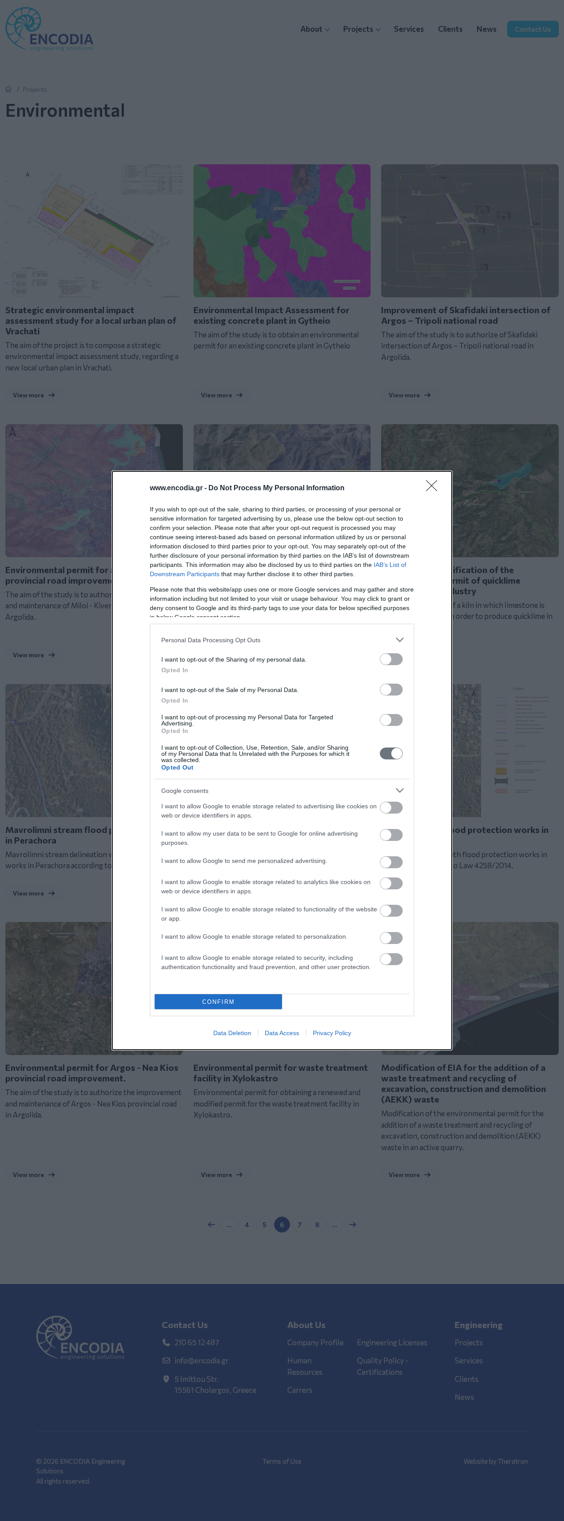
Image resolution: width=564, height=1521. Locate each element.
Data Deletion (232, 1032)
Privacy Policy (332, 1032)
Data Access (282, 1032)
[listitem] (282, 639)
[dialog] (282, 760)
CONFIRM (218, 1002)
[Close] (434, 488)
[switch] (391, 659)
